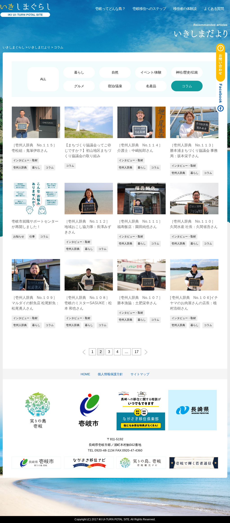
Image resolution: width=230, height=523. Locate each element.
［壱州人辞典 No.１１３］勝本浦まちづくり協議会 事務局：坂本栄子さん (194, 150)
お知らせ (18, 236)
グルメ (79, 86)
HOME (85, 374)
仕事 (32, 236)
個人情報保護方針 (110, 374)
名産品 (151, 86)
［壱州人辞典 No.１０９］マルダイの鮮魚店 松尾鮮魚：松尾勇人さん (35, 303)
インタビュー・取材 (25, 160)
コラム (50, 167)
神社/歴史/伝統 (187, 72)
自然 (115, 72)
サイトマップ (139, 374)
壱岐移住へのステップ (149, 9)
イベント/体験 (150, 72)
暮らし (79, 72)
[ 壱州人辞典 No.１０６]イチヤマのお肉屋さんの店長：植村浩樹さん (194, 303)
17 (137, 352)
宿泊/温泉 (115, 86)
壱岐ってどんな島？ (110, 9)
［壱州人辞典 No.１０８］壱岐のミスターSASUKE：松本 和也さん (88, 303)
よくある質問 (214, 9)
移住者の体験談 (185, 9)
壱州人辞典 (20, 167)
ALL (43, 79)
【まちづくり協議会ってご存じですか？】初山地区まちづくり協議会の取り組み (87, 150)
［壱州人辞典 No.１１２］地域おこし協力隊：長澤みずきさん (87, 226)
